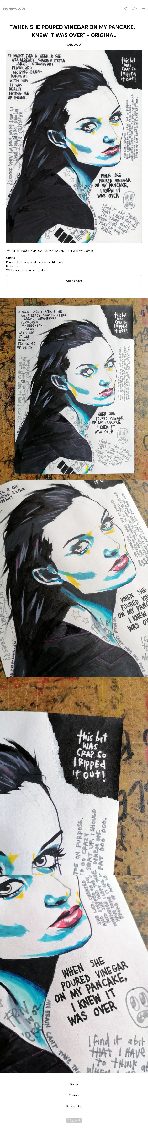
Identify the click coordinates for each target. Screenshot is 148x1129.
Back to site (74, 1106)
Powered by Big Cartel (74, 1120)
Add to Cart (74, 280)
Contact (74, 1095)
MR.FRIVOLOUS (14, 9)
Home (74, 1084)
